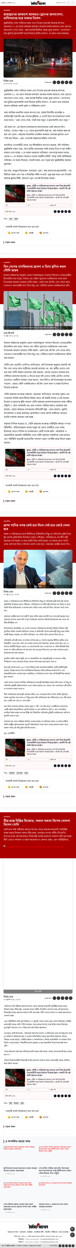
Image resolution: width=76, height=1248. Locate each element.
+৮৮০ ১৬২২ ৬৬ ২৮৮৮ (32, 1242)
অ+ (72, 1229)
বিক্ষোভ (16, 1103)
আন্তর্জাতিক (7, 10)
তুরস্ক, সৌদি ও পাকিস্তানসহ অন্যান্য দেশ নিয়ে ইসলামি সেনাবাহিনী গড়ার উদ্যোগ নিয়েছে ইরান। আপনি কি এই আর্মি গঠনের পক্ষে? (48, 189)
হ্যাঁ (7, 205)
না (28, 205)
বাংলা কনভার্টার (63, 1232)
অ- (72, 1234)
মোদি (22, 1103)
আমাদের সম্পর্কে (13, 1232)
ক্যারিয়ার (29, 1232)
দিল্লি (10, 1103)
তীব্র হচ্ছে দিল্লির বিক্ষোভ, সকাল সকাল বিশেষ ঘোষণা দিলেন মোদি (37, 822)
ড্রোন (10, 219)
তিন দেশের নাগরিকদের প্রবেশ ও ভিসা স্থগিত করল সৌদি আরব (35, 268)
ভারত (16, 219)
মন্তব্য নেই (53, 205)
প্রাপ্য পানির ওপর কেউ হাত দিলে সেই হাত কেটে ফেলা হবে (37, 527)
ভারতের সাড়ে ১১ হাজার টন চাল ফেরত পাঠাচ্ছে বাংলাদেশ (53, 1205)
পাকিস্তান (11, 773)
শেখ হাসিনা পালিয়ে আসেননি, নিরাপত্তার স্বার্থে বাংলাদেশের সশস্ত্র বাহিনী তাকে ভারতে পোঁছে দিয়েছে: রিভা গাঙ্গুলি (55, 1171)
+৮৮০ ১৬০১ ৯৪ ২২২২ (32, 1239)
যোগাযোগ (22, 1232)
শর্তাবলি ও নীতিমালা (51, 1232)
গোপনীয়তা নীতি (39, 1232)
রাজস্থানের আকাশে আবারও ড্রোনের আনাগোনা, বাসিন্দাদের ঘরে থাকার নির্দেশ (33, 16)
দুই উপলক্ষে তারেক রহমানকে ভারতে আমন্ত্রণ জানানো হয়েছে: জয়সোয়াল (20, 1169)
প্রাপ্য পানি (19, 773)
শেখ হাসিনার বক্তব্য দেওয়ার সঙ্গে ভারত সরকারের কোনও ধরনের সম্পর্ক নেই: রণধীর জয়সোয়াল (20, 1207)
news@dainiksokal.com (49, 1239)
